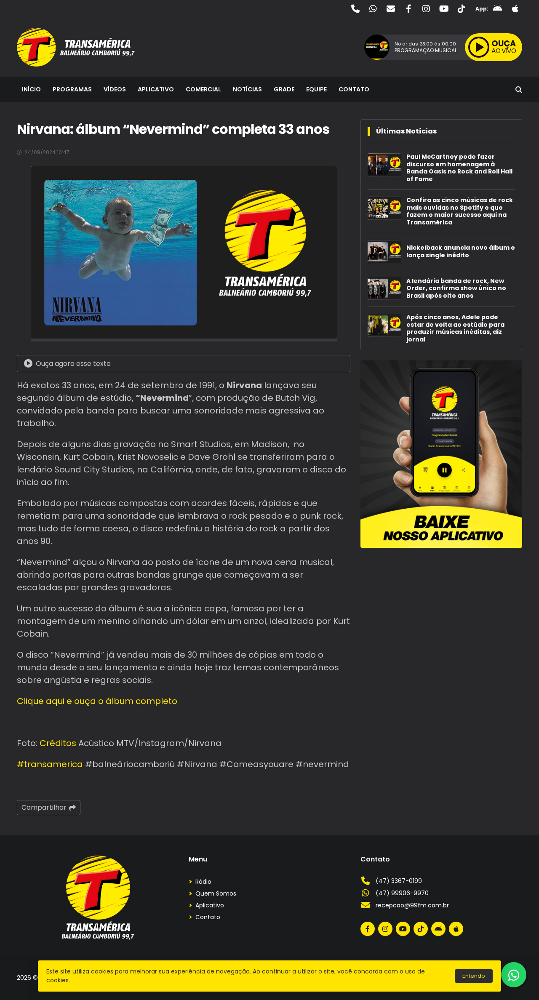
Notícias (247, 89)
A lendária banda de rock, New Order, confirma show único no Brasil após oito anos (456, 288)
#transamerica (50, 764)
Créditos (58, 743)
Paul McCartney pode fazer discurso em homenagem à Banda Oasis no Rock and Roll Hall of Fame (459, 168)
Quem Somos (215, 893)
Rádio (203, 881)
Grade (284, 89)
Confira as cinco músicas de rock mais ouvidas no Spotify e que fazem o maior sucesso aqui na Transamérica (459, 211)
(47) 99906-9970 (402, 893)
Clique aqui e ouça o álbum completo (97, 701)
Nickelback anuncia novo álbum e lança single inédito (460, 251)
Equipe (316, 89)
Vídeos (115, 89)
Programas (72, 89)
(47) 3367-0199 (399, 881)
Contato (354, 89)
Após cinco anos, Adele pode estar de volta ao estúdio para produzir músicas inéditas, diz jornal (455, 328)
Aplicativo (156, 89)
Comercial (203, 89)
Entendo (473, 976)
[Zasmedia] (501, 982)
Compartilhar (44, 807)
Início (31, 89)
